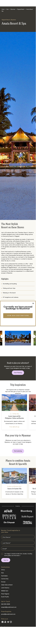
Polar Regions (5, 594)
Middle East (4, 590)
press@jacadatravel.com (8, 614)
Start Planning (18, 372)
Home (3, 9)
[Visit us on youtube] (5, 622)
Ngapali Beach (20, 9)
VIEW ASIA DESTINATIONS (18, 315)
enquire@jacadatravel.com (8, 607)
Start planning (18, 451)
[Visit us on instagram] (10, 622)
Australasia (4, 576)
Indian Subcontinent (7, 585)
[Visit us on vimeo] (8, 622)
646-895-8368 (5, 604)
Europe (3, 581)
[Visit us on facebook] (2, 622)
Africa (3, 569)
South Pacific (5, 596)
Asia (7, 9)
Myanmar (13, 9)
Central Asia (4, 578)
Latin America (5, 587)
